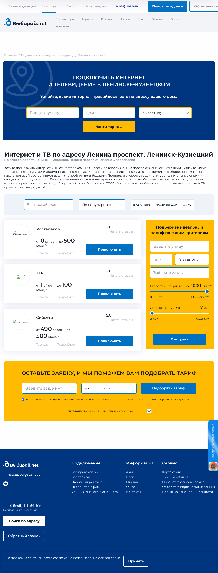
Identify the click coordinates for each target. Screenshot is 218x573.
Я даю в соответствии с (107, 399)
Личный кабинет (175, 477)
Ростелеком (48, 229)
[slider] (207, 291)
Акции (125, 18)
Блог (140, 18)
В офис (71, 6)
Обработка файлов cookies (183, 482)
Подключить (109, 249)
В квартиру (49, 6)
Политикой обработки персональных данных (158, 399)
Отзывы (157, 18)
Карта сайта (171, 472)
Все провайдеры (85, 472)
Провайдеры (65, 18)
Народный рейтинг (87, 482)
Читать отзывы (121, 231)
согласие (60, 558)
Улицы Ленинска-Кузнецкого (95, 492)
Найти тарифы (109, 127)
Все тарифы (81, 477)
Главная (10, 55)
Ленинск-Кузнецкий (22, 6)
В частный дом (96, 6)
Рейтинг (107, 18)
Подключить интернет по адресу (47, 55)
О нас (175, 18)
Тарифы (88, 18)
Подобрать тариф (168, 388)
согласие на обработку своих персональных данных (70, 399)
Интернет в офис (85, 487)
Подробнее (66, 253)
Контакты (62, 26)
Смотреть (180, 339)
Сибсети (44, 317)
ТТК (40, 273)
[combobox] (52, 112)
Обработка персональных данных (188, 487)
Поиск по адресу (167, 6)
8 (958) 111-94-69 (127, 6)
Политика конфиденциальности (187, 492)
